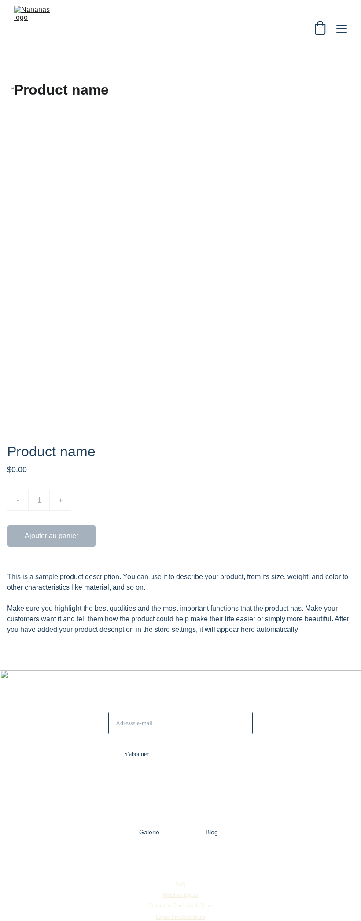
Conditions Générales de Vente (180, 906)
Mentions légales (180, 895)
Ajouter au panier (51, 535)
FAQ (180, 884)
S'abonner (136, 754)
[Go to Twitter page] (196, 862)
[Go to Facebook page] (180, 862)
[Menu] (341, 29)
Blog (212, 832)
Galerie (149, 832)
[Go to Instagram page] (164, 862)
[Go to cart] (320, 28)
